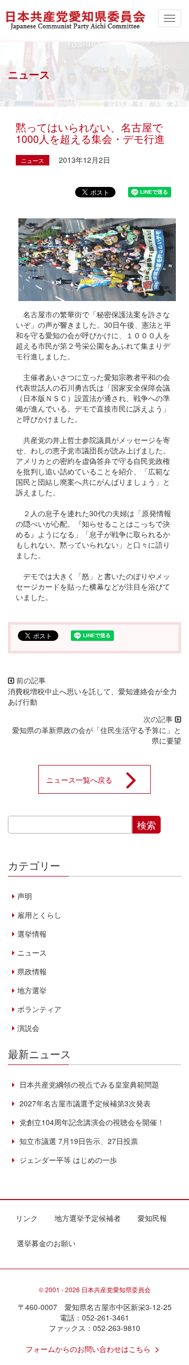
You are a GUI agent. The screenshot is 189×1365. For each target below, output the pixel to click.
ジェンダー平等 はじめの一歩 (67, 1160)
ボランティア (39, 1009)
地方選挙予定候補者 (88, 1218)
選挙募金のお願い (46, 1243)
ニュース (32, 160)
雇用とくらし (39, 914)
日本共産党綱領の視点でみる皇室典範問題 (88, 1084)
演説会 (28, 1028)
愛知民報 (152, 1218)
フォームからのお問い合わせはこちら (88, 1349)
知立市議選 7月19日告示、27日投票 (77, 1141)
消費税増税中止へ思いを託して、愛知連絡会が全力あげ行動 (92, 696)
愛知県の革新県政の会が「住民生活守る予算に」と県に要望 (96, 735)
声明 (24, 896)
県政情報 (32, 971)
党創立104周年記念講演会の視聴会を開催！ (90, 1122)
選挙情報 (32, 933)
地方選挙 (32, 990)
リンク (27, 1218)
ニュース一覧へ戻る (79, 779)
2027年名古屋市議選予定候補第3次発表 (84, 1103)
